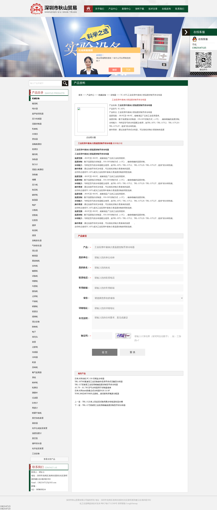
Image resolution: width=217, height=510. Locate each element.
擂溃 (34, 235)
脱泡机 (35, 291)
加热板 (35, 174)
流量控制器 (37, 124)
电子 (34, 332)
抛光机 (35, 154)
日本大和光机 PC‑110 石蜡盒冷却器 (89, 378)
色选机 (35, 230)
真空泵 (35, 438)
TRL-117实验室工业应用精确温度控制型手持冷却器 (96, 384)
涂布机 (35, 266)
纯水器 (35, 108)
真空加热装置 (38, 418)
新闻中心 (126, 9)
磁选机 (35, 103)
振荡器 (35, 200)
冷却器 (113, 95)
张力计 (35, 164)
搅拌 (34, 225)
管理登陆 (121, 503)
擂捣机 (35, 316)
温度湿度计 (37, 433)
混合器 (35, 251)
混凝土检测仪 (38, 169)
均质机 (35, 286)
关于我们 (99, 9)
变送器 (35, 139)
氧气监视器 (37, 372)
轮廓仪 (35, 388)
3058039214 (41, 489)
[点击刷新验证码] (123, 335)
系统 (34, 377)
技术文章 (153, 9)
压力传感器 (37, 119)
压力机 (35, 185)
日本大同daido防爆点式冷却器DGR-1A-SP (92, 391)
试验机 (35, 276)
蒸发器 (35, 423)
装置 (34, 342)
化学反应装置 (38, 448)
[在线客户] (186, 32)
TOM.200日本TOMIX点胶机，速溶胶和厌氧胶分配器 (97, 394)
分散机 (35, 210)
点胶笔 (35, 347)
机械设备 (102, 95)
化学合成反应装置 (39, 428)
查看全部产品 (49, 459)
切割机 (35, 215)
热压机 (35, 190)
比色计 (35, 403)
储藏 (34, 180)
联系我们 (179, 9)
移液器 (35, 256)
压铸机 (35, 367)
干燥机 (35, 301)
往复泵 (35, 220)
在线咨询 (166, 9)
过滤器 (35, 398)
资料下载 (139, 9)
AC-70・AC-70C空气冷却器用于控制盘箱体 (93, 388)
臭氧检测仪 (37, 144)
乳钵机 (35, 129)
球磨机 (35, 281)
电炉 (34, 205)
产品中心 (112, 9)
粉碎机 (35, 382)
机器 (34, 362)
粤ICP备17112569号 (109, 503)
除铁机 (35, 327)
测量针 (35, 393)
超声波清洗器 (38, 114)
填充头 (35, 337)
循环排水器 (37, 443)
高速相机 (36, 261)
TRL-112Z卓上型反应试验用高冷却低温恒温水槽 (102, 402)
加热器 (35, 159)
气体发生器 (37, 245)
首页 (80, 95)
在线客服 (202, 39)
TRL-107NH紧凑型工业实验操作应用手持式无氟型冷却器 (99, 381)
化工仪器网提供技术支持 (90, 503)
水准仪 (35, 134)
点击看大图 (91, 137)
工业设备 (36, 453)
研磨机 (35, 306)
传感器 (35, 352)
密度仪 (35, 311)
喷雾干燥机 (37, 413)
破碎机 (35, 195)
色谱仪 (35, 149)
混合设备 (36, 322)
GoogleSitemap (132, 503)
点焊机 (35, 296)
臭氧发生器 (37, 240)
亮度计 (35, 408)
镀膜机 (35, 271)
